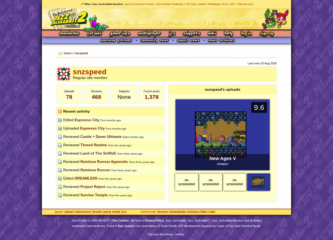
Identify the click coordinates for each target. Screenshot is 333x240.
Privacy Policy (154, 220)
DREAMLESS (86, 178)
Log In (246, 34)
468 (96, 97)
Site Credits (120, 220)
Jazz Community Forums (138, 4)
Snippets (192, 34)
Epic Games (126, 225)
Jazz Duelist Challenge (169, 4)
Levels (97, 212)
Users (68, 53)
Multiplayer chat (217, 4)
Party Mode (112, 212)
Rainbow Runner (95, 170)
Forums (95, 34)
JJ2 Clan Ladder (196, 4)
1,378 (152, 97)
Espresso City (87, 120)
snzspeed (81, 53)
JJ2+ (232, 4)
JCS (172, 34)
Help (229, 34)
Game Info (120, 34)
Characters (83, 212)
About (69, 212)
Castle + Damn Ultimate (100, 136)
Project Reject (92, 186)
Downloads (69, 34)
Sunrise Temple (94, 195)
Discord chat (245, 4)
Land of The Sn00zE (98, 153)
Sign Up (266, 34)
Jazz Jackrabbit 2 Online (166, 18)
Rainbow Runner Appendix (104, 161)
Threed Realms (93, 145)
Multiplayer (149, 34)
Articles (193, 212)
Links (204, 212)
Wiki (212, 34)
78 (69, 97)
